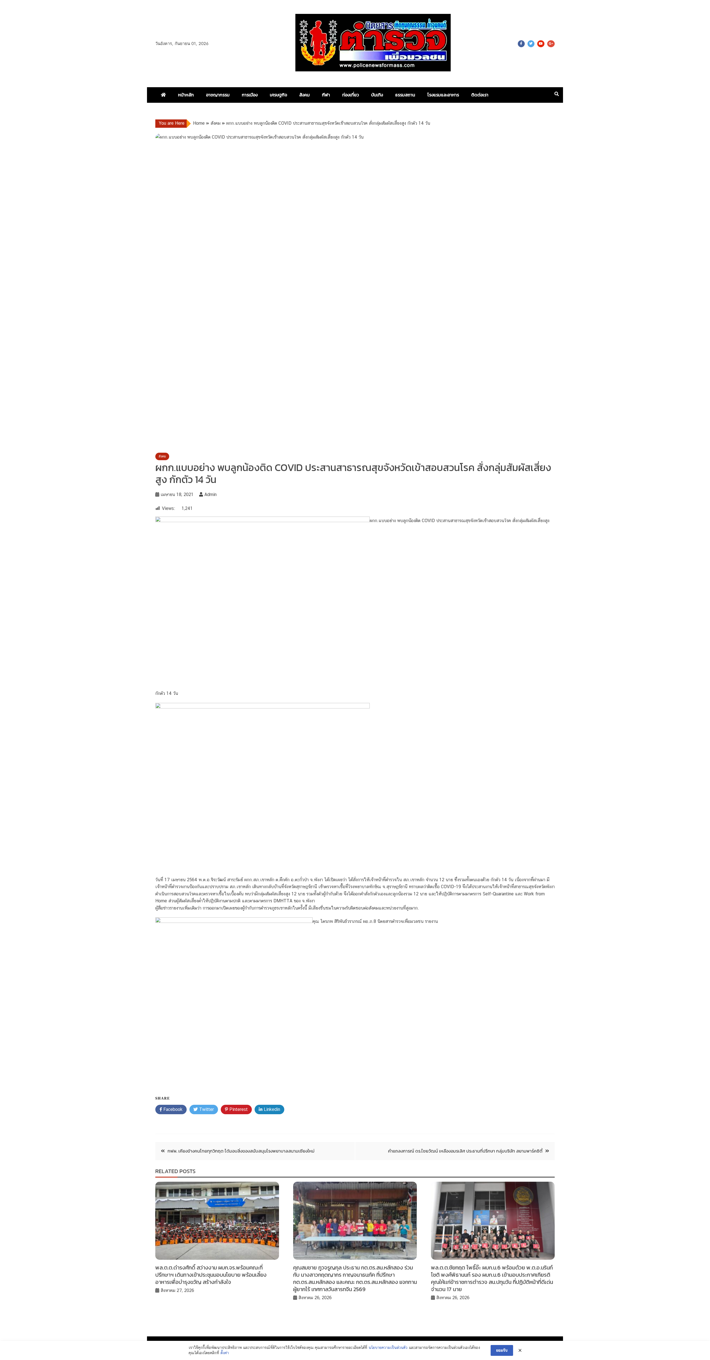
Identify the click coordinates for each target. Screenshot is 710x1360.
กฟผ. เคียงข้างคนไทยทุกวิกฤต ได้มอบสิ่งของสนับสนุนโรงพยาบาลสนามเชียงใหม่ (241, 1151)
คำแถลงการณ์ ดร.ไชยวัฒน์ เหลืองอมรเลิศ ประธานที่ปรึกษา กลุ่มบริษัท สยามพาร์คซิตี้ (465, 1151)
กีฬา (326, 94)
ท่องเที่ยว (350, 94)
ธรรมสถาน (405, 94)
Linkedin (271, 1109)
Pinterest (238, 1109)
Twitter (531, 43)
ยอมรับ (502, 1350)
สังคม (304, 94)
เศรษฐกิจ (278, 94)
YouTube (540, 43)
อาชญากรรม (218, 94)
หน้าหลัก (186, 94)
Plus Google (551, 43)
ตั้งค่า (224, 1353)
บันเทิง (377, 94)
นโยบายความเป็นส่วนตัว (388, 1347)
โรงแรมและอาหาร (443, 94)
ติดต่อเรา (479, 94)
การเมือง (250, 94)
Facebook (521, 43)
